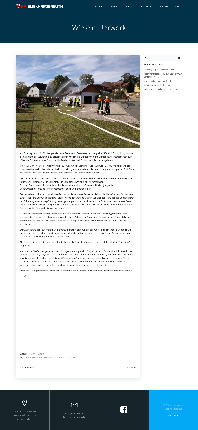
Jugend (114, 6)
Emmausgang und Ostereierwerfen (159, 69)
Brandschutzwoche (34, 357)
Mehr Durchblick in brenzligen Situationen (162, 89)
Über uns (98, 6)
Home (176, 6)
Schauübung (72, 357)
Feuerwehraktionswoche (55, 357)
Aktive (34, 353)
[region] (78, 312)
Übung (41, 353)
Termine (164, 6)
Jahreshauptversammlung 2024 (157, 81)
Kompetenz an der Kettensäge (157, 85)
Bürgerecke (146, 6)
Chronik (128, 6)
